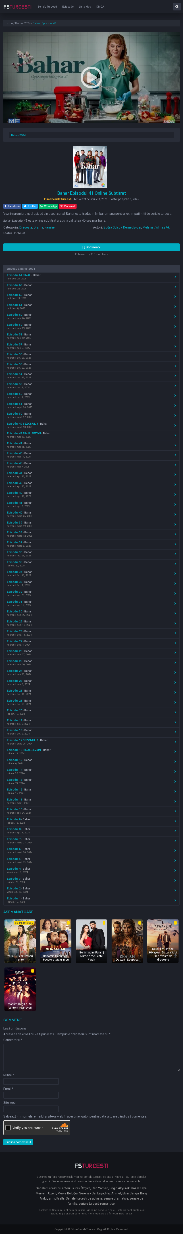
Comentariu (12, 1040)
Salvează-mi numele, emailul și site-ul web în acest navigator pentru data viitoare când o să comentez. (75, 1116)
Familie (50, 227)
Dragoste (25, 227)
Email (8, 1089)
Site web (9, 1102)
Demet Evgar (132, 227)
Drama (38, 227)
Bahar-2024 (18, 135)
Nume (8, 1075)
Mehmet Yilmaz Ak (156, 227)
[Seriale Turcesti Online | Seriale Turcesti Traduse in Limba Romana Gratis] (17, 10)
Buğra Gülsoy (113, 227)
